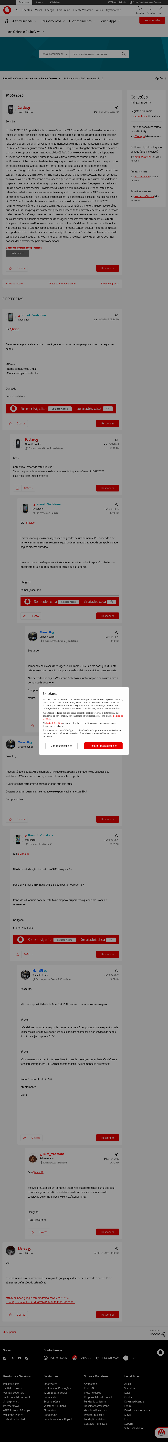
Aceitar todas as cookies (103, 745)
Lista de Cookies (54, 723)
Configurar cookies (61, 745)
